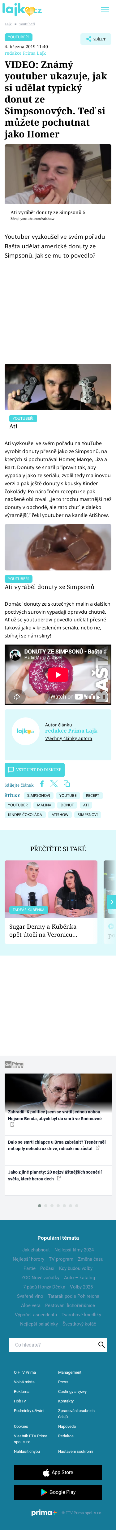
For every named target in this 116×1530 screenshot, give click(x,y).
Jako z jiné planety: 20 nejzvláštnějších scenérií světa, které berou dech (55, 1175)
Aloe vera (31, 1305)
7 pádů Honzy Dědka (44, 1287)
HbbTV (20, 1401)
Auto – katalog (79, 1277)
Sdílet (92, 41)
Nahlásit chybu (27, 1451)
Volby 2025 (81, 1287)
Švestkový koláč (79, 1324)
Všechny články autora (68, 738)
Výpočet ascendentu (36, 1315)
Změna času (90, 1259)
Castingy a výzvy (72, 1391)
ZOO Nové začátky (40, 1277)
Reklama (21, 1391)
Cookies (21, 1426)
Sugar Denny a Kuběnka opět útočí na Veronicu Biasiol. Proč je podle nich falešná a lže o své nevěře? (46, 931)
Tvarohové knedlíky (81, 1315)
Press (63, 1382)
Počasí (47, 1268)
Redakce (66, 1436)
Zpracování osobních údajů (76, 1413)
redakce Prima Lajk (25, 53)
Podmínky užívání (29, 1410)
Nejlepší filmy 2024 (74, 1250)
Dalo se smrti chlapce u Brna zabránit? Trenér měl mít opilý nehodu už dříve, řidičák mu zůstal (57, 1145)
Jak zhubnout (36, 1250)
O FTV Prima (25, 1372)
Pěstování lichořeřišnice (70, 1305)
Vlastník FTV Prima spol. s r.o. (30, 1439)
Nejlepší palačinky (39, 1324)
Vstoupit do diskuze (38, 769)
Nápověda (67, 1426)
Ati (13, 426)
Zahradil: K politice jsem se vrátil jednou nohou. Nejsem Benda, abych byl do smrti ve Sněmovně (55, 1115)
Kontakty (66, 1401)
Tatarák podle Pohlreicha (73, 1296)
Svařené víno (30, 1296)
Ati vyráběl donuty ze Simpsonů (49, 587)
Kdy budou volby (75, 1268)
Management (69, 1372)
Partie (30, 1268)
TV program (61, 1259)
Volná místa (24, 1382)
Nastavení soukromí (75, 1451)
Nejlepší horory (28, 1259)
